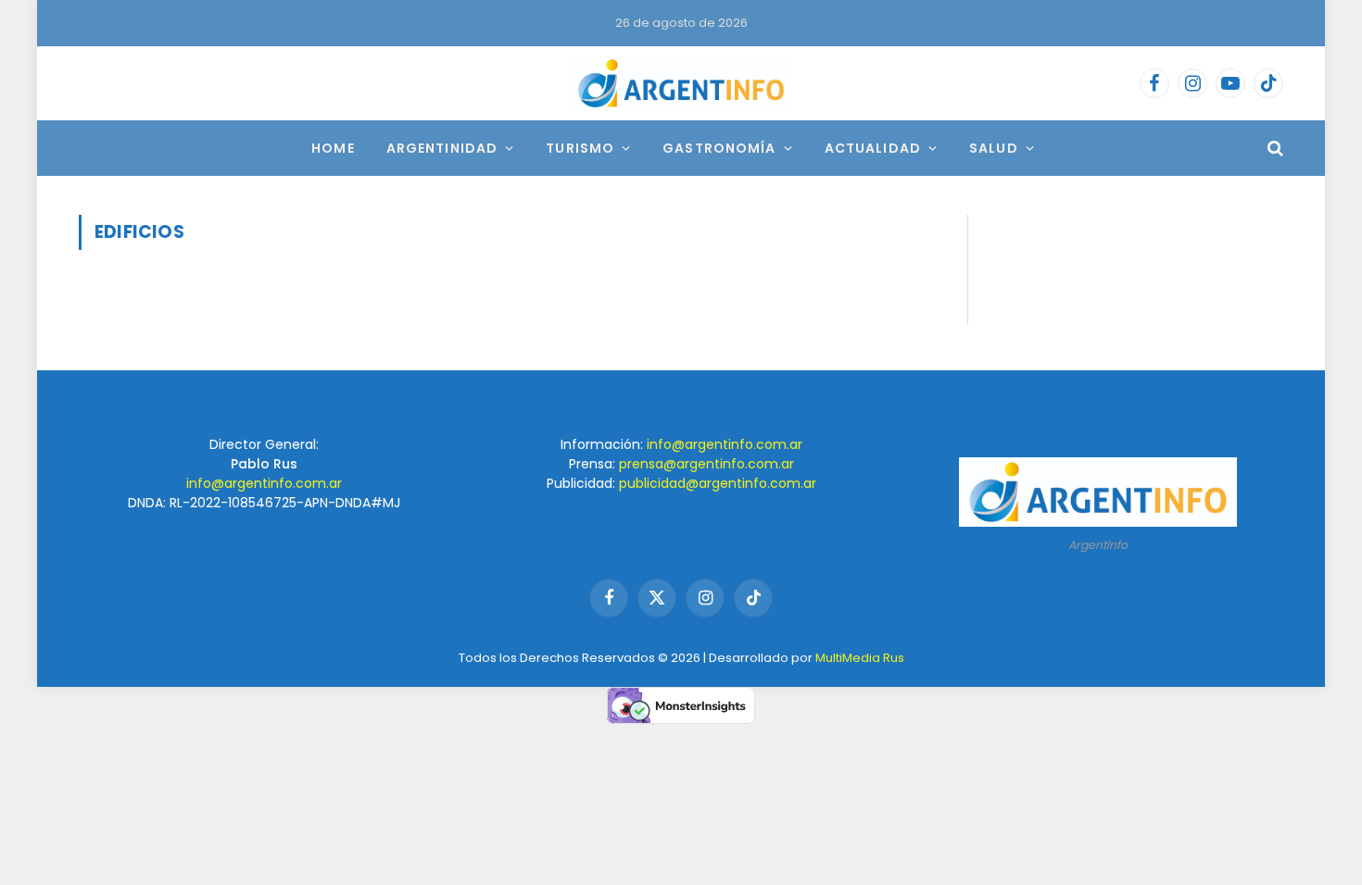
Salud (993, 148)
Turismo (580, 148)
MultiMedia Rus (859, 658)
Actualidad (873, 148)
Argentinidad (442, 148)
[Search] (1273, 148)
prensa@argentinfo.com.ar (706, 464)
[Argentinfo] (681, 83)
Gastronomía (719, 148)
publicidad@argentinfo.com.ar (717, 483)
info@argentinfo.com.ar (264, 483)
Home (332, 148)
